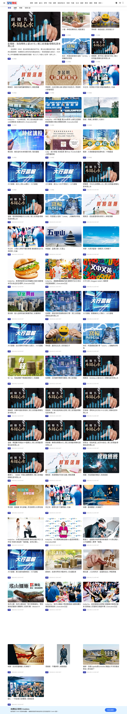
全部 (15, 8)
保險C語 (27, 8)
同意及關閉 (110, 710)
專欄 (20, 8)
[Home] (12, 3)
